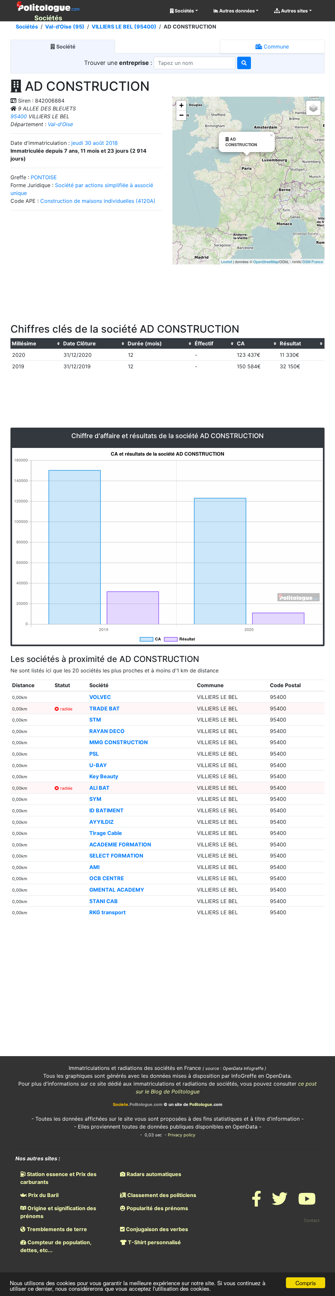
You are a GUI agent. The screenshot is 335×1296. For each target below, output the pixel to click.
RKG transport (107, 912)
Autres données (236, 10)
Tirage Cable (105, 833)
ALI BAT (99, 787)
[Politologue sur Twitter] (279, 1203)
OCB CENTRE (106, 878)
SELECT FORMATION (116, 855)
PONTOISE (44, 177)
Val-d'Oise (60, 124)
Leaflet (226, 261)
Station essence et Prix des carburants (58, 1178)
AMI (94, 867)
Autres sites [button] (294, 10)
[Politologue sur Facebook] (256, 1203)
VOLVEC (100, 697)
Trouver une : (119, 62)
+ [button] (181, 105)
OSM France (312, 261)
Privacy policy (181, 1134)
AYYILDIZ (101, 822)
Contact (312, 1220)
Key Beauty (103, 776)
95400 (18, 116)
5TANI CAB (103, 901)
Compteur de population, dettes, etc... (55, 1246)
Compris (305, 1283)
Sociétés (27, 26)
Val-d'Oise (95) (64, 26)
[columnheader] (36, 343)
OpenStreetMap (265, 261)
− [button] (181, 115)
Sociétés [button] (184, 10)
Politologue (200, 1104)
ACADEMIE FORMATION (120, 844)
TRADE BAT (104, 708)
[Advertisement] (87, 264)
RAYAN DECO (107, 731)
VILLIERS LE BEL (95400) (124, 26)
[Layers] (313, 108)
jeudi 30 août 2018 (94, 143)
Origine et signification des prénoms (58, 1212)
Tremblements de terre (56, 1229)
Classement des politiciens (161, 1195)
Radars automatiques (153, 1174)
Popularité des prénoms (156, 1208)
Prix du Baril (43, 1195)
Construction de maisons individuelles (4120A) (97, 201)
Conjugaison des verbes (156, 1229)
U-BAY (98, 765)
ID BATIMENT (106, 810)
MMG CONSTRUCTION (118, 742)
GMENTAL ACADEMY (116, 889)
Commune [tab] (275, 46)
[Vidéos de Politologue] (306, 1203)
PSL (94, 753)
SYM (95, 799)
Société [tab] (65, 46)
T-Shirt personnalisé (154, 1242)
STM (95, 719)
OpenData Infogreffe (243, 1068)
